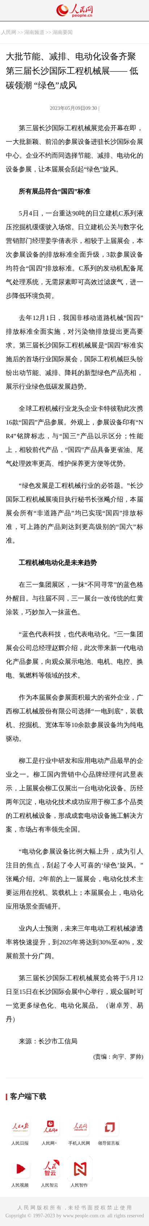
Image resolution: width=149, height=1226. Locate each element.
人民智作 (79, 1185)
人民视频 (20, 1185)
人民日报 (20, 1143)
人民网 (8, 32)
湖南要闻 (62, 32)
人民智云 (49, 1185)
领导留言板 (109, 1143)
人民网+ (49, 1143)
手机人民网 (79, 1143)
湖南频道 (34, 32)
